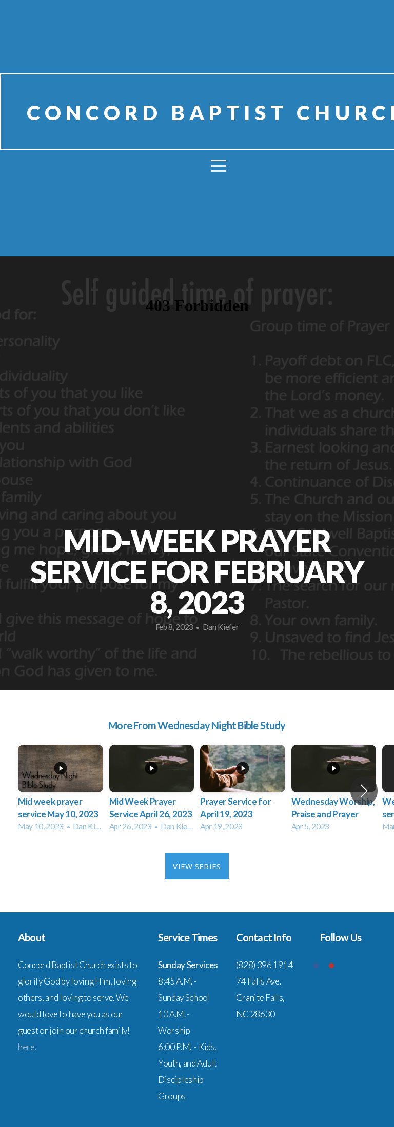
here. (27, 1046)
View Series (197, 866)
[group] (60, 791)
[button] (364, 791)
